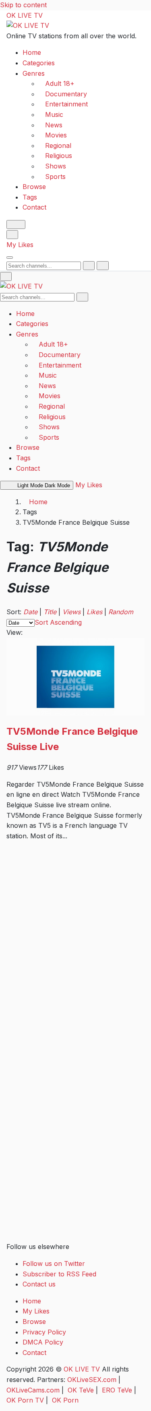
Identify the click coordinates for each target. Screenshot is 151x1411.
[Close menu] (6, 276)
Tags (30, 197)
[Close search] (102, 265)
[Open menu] (9, 257)
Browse (34, 187)
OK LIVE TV (24, 15)
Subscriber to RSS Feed (59, 1274)
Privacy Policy (44, 1332)
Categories (39, 63)
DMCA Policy (43, 1342)
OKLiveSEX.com (91, 1380)
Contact (34, 207)
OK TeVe (81, 1390)
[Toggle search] (12, 234)
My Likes (19, 245)
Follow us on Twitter (54, 1263)
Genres (34, 73)
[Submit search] (89, 265)
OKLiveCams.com (33, 1390)
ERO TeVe (117, 1390)
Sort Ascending (58, 622)
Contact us (39, 1284)
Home (32, 52)
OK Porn (65, 1400)
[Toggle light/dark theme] (15, 224)
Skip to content (23, 5)
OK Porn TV (25, 1400)
